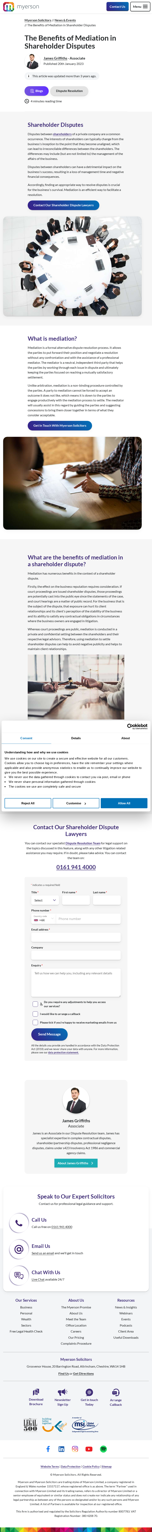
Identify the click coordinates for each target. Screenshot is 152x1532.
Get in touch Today (89, 1402)
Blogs (39, 91)
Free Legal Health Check (26, 1331)
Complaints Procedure (76, 1343)
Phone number (40, 910)
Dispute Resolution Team (83, 843)
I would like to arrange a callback (60, 1014)
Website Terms (50, 1466)
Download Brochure (36, 1401)
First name (68, 892)
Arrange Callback (116, 1402)
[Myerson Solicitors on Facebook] (48, 1449)
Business (26, 1307)
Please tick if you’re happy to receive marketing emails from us (78, 1022)
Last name (99, 892)
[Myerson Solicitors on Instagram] (75, 1449)
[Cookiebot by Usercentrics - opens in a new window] (130, 726)
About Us (76, 1313)
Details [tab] (76, 738)
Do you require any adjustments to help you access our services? (75, 1004)
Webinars (126, 1313)
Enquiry (36, 965)
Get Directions (83, 1373)
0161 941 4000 (76, 867)
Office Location (76, 1325)
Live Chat (38, 1279)
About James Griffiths (73, 1163)
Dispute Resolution (69, 91)
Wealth (26, 1319)
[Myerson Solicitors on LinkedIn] (61, 1449)
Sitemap (107, 1466)
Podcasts (126, 1325)
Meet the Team (76, 1319)
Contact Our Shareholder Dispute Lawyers (63, 205)
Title (34, 892)
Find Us (63, 1373)
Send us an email (43, 1253)
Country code (40, 916)
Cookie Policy (91, 1466)
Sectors (26, 1325)
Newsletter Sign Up (63, 1402)
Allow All (124, 803)
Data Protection (71, 1466)
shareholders (62, 134)
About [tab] (125, 738)
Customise (73, 803)
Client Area (126, 1331)
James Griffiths (55, 58)
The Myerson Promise (76, 1307)
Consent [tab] (26, 738)
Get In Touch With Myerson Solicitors (59, 425)
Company (37, 947)
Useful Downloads (126, 1337)
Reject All (27, 803)
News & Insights (126, 1307)
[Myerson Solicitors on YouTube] (89, 1449)
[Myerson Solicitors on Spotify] (103, 1449)
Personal (26, 1313)
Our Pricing (76, 1337)
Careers (76, 1331)
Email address (39, 929)
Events (126, 1319)
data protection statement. (63, 1052)
